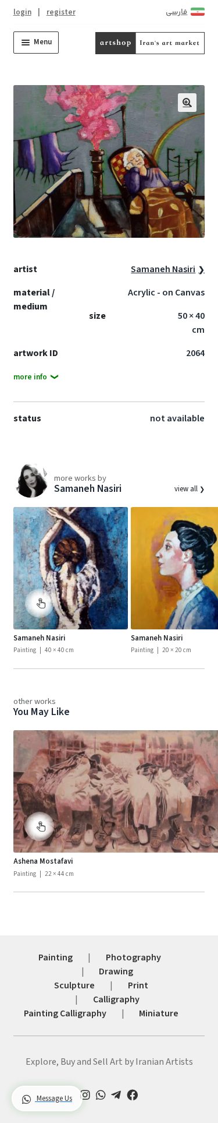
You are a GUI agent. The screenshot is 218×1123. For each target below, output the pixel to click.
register (61, 11)
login (22, 11)
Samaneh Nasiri (163, 269)
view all (186, 489)
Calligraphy (116, 999)
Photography (133, 957)
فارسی (176, 12)
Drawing (116, 971)
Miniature (158, 1013)
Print (138, 985)
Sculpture (74, 985)
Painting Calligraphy (65, 1013)
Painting (55, 957)
